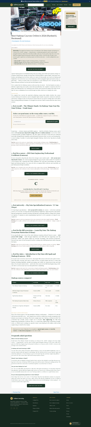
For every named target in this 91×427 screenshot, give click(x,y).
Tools (70, 4)
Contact (68, 408)
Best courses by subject (54, 400)
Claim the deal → (65, 1)
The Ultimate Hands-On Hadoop (49, 50)
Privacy (67, 411)
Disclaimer (68, 416)
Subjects (48, 5)
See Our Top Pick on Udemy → (36, 69)
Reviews (53, 4)
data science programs (25, 330)
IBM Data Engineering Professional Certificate (24, 55)
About (67, 400)
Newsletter (76, 4)
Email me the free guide (52, 121)
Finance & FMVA (36, 408)
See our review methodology (47, 45)
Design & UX (35, 411)
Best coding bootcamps (54, 402)
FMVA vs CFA (52, 405)
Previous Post (16, 392)
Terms (67, 413)
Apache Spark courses (43, 329)
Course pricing (53, 411)
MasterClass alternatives (55, 408)
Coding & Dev (36, 400)
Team (67, 405)
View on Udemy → (36, 148)
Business (34, 405)
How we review (69, 402)
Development (15, 41)
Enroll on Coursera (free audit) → (36, 173)
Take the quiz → (71, 26)
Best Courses (60, 4)
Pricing (65, 4)
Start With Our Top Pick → (36, 385)
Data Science (35, 402)
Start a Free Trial (36, 195)
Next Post (57, 392)
